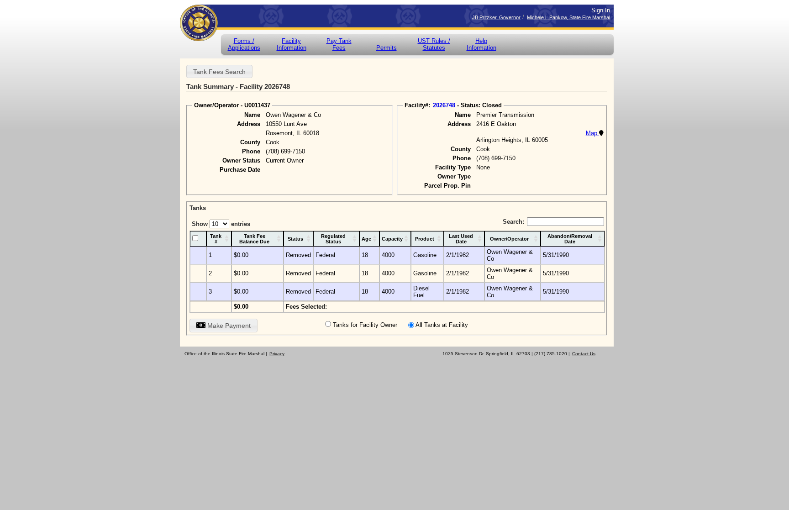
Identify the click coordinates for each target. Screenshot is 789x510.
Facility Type (453, 167)
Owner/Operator (509, 239)
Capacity (392, 239)
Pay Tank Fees (339, 44)
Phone (251, 151)
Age (366, 239)
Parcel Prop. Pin (447, 185)
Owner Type (454, 176)
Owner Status (241, 160)
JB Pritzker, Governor (496, 17)
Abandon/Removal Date (569, 238)
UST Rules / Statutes (434, 44)
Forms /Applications (244, 44)
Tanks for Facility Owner (365, 324)
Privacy (276, 353)
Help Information (481, 44)
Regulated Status (333, 238)
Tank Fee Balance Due (254, 238)
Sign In (600, 10)
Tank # (215, 238)
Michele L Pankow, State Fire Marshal (568, 17)
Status (295, 239)
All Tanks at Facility (442, 324)
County (250, 142)
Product (424, 239)
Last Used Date (461, 238)
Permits (386, 47)
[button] (219, 71)
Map (592, 133)
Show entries (221, 224)
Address (248, 124)
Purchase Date (240, 169)
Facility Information (291, 44)
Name (252, 114)
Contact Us (583, 353)
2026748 (444, 105)
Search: (513, 221)
